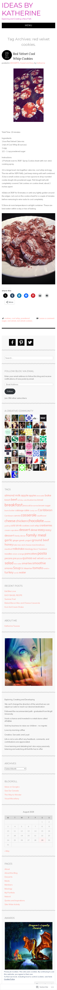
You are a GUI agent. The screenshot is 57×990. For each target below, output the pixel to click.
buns (7, 510)
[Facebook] (12, 342)
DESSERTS (14, 63)
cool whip (16, 318)
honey (9, 544)
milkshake (18, 548)
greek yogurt (25, 540)
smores (9, 568)
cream (7, 530)
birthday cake (22, 500)
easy (41, 530)
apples (32, 495)
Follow (10, 391)
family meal (36, 535)
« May (7, 851)
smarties (27, 563)
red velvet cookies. (25, 321)
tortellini (46, 568)
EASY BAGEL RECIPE (13, 595)
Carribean (9, 516)
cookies (7, 318)
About (7, 869)
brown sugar (44, 505)
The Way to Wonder (13, 795)
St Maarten (26, 568)
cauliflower (41, 516)
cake (26, 510)
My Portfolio (10, 893)
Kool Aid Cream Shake (14, 607)
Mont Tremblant (40, 549)
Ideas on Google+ (12, 787)
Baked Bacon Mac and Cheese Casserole (22, 603)
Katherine (41, 63)
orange (21, 554)
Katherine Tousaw (12, 626)
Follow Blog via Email (19, 371)
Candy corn (33, 511)
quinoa (27, 558)
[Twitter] (30, 342)
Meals (7, 881)
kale (15, 545)
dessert (24, 530)
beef (14, 499)
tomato (38, 568)
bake (48, 495)
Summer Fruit (10, 599)
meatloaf (8, 549)
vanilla (16, 573)
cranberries (45, 525)
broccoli (26, 505)
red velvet (11, 321)
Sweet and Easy (27, 63)
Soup (17, 568)
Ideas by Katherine (21, 9)
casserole (28, 515)
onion (15, 554)
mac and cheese (24, 545)
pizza (19, 558)
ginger (16, 540)
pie (14, 558)
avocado (40, 496)
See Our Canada (12, 791)
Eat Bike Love (10, 591)
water (22, 572)
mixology (28, 548)
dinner (34, 530)
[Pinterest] (21, 342)
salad (9, 563)
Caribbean (45, 510)
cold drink (16, 525)
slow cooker (17, 564)
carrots (17, 515)
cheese (10, 521)
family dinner (20, 536)
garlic (8, 540)
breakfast (14, 504)
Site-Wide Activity (12, 904)
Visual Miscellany (12, 798)
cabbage (19, 510)
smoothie (39, 563)
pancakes (30, 553)
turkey (9, 572)
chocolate (35, 520)
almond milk (12, 495)
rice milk (47, 558)
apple (24, 495)
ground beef (40, 540)
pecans (8, 558)
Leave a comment (46, 318)
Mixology (8, 889)
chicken (21, 521)
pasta (42, 553)
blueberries (32, 500)
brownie (34, 505)
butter (12, 510)
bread (40, 499)
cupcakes (14, 530)
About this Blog (11, 873)
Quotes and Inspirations (15, 900)
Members (9, 885)
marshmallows (38, 545)
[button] (28, 662)
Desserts (8, 877)
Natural (8, 896)
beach (8, 499)
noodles (8, 553)
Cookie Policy (9, 979)
